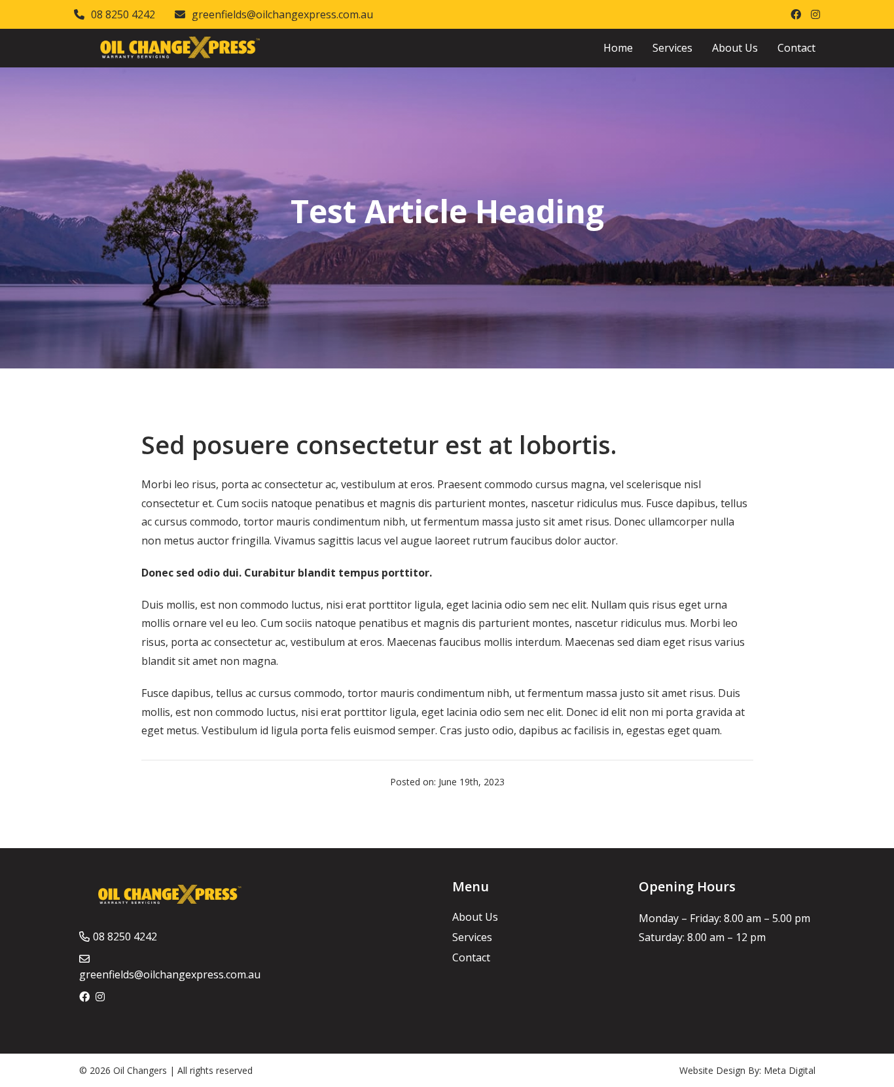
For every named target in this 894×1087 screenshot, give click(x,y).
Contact (796, 48)
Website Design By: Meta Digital (747, 1070)
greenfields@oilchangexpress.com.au (282, 14)
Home (618, 48)
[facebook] (796, 14)
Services (672, 48)
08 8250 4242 (123, 14)
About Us (735, 48)
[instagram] (815, 14)
